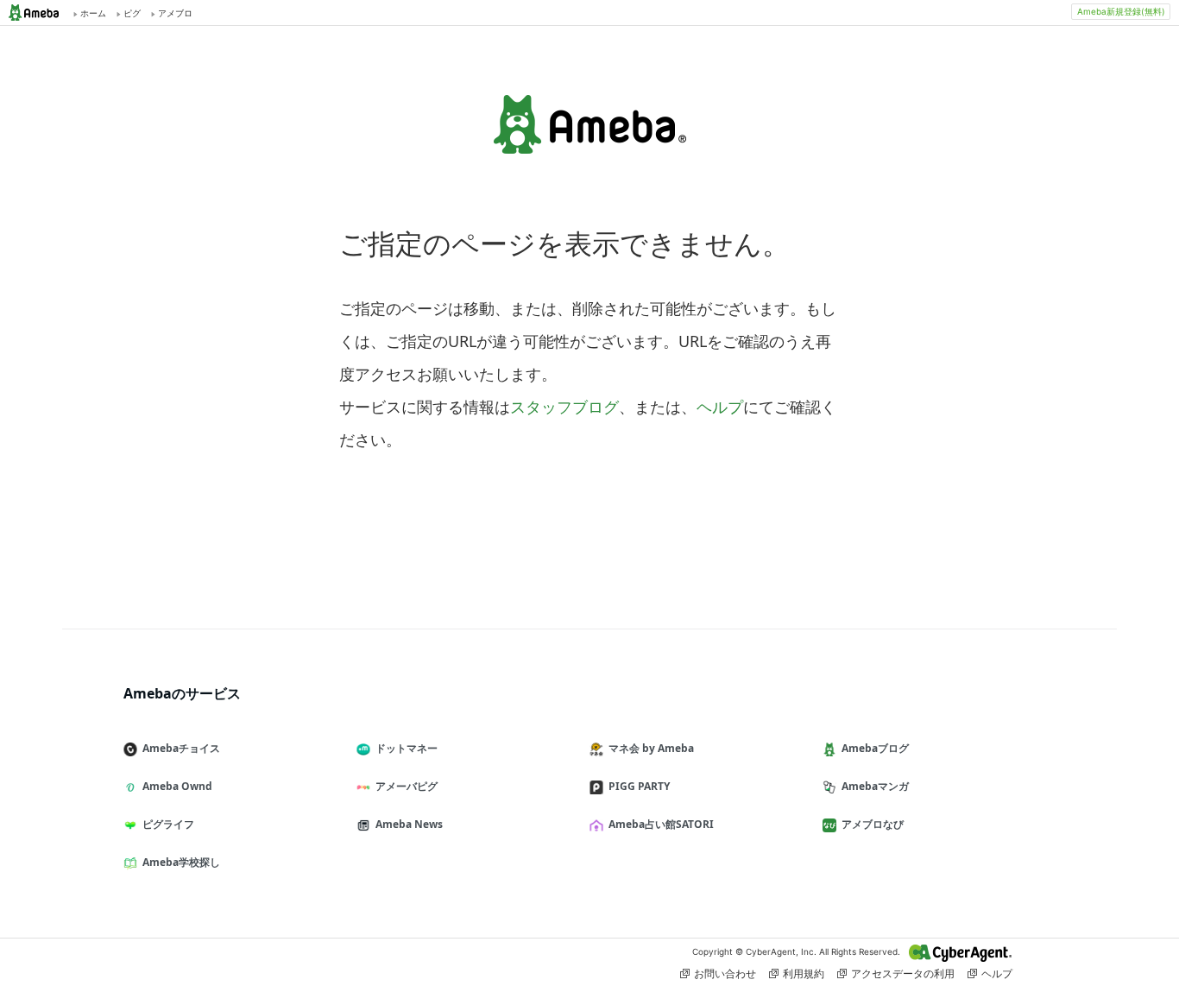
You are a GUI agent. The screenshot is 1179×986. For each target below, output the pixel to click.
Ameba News (409, 824)
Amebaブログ (875, 748)
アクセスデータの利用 (903, 973)
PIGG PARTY (639, 786)
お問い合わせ (725, 973)
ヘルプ (720, 406)
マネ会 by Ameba (651, 748)
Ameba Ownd (177, 786)
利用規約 (803, 973)
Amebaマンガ (875, 786)
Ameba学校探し (181, 862)
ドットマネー (406, 748)
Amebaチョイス (181, 748)
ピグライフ (168, 824)
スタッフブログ (564, 406)
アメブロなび (873, 824)
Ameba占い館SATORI (661, 824)
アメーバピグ (406, 786)
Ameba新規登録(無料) (1121, 11)
